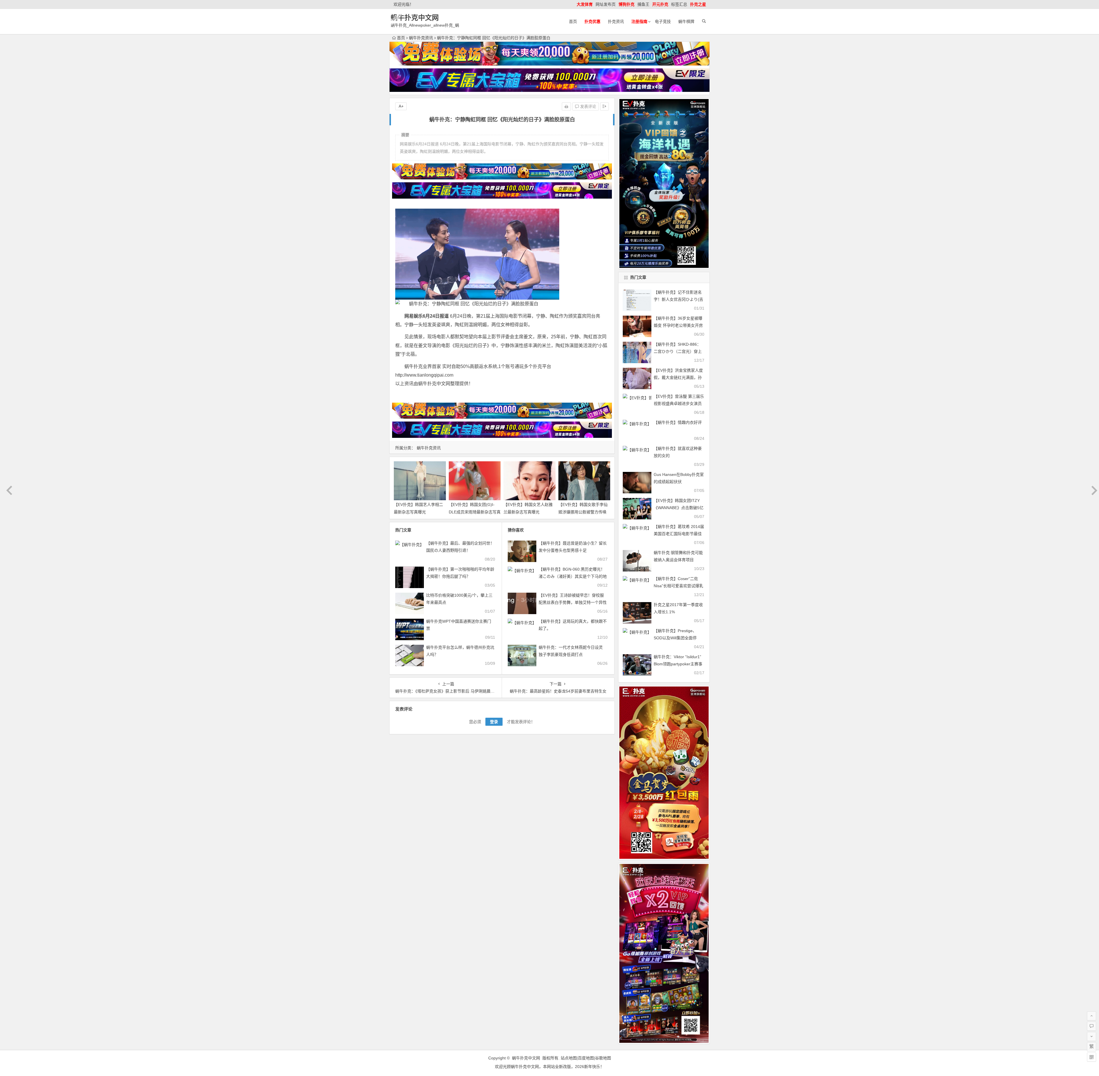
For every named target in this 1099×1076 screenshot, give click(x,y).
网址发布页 (606, 4)
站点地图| (569, 1058)
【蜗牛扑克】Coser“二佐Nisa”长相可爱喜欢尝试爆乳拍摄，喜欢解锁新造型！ (678, 585)
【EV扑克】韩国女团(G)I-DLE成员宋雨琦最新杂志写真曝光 (475, 511)
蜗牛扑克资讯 (421, 37)
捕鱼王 (643, 4)
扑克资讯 (616, 21)
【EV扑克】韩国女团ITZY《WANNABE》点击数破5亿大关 (678, 507)
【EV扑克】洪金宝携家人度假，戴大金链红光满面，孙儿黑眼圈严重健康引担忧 (678, 377)
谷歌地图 (603, 1058)
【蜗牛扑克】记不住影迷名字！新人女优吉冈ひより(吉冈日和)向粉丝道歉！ (678, 299)
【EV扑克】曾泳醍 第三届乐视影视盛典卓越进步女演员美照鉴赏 (679, 403)
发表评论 (587, 106)
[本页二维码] (1091, 1057)
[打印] (566, 106)
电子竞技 (663, 21)
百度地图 (586, 1058)
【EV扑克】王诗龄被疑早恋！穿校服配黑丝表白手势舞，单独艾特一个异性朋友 (573, 602)
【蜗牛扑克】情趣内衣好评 (678, 422)
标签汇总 (679, 4)
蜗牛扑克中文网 (415, 17)
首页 (573, 21)
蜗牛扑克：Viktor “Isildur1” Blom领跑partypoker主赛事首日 (678, 663)
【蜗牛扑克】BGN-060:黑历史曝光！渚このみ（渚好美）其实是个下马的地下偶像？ (573, 576)
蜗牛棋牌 (686, 21)
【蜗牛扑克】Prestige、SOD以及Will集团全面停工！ (675, 637)
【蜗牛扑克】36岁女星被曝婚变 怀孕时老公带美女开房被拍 (678, 325)
